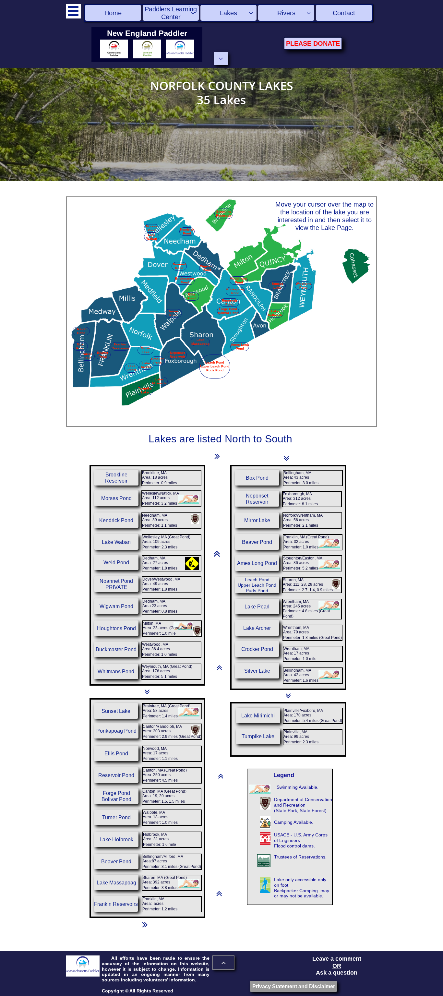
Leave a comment (336, 958)
